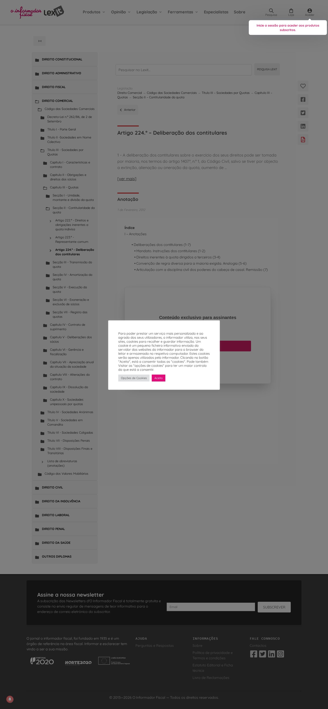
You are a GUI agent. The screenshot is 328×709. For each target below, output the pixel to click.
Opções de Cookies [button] (134, 378)
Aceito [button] (158, 378)
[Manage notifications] (9, 699)
